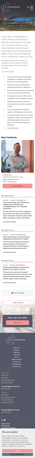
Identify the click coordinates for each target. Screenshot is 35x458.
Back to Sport (18, 302)
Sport (25, 25)
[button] (28, 7)
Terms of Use (5, 423)
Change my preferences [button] (17, 454)
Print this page (19, 293)
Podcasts (16, 362)
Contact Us (17, 322)
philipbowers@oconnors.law (11, 179)
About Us (16, 347)
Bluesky (4, 420)
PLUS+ (17, 357)
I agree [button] (17, 450)
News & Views (16, 359)
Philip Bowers (17, 186)
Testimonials (16, 364)
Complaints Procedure (8, 428)
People (16, 350)
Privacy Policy (5, 425)
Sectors (19, 25)
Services (17, 352)
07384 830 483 (11, 181)
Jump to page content (17, 0)
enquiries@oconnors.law (10, 386)
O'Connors (10, 25)
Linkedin (2, 420)
